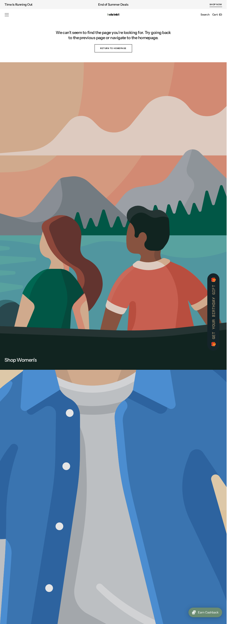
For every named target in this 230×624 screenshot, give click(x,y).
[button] (7, 15)
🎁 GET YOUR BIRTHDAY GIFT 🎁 (213, 312)
